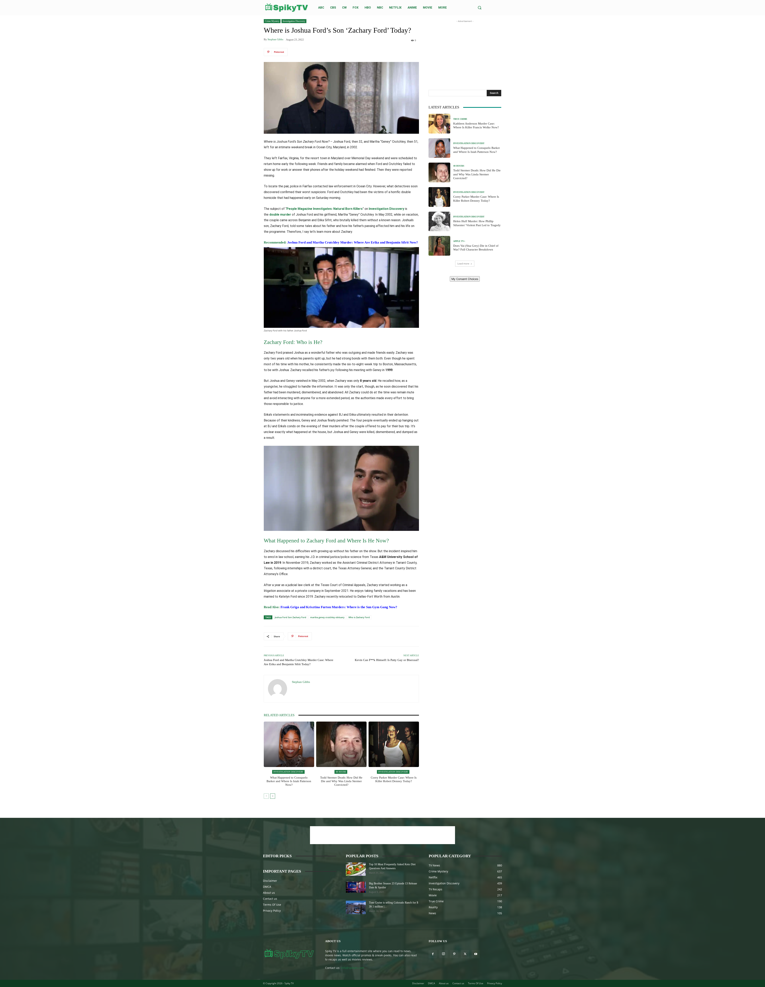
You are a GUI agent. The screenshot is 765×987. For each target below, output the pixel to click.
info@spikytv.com (352, 968)
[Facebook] (433, 954)
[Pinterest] (454, 954)
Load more (463, 263)
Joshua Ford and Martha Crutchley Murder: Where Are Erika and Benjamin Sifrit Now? (352, 242)
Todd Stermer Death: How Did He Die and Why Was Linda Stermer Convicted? (341, 781)
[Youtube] (476, 954)
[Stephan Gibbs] (278, 688)
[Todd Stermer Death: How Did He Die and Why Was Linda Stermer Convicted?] (341, 744)
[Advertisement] (465, 48)
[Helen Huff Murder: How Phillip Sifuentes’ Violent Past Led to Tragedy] (439, 221)
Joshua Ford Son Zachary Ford (290, 617)
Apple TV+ (459, 241)
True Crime (460, 119)
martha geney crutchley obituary (327, 617)
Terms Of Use (272, 904)
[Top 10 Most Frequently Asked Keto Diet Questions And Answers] (356, 869)
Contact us (270, 899)
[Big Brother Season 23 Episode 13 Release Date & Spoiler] (356, 887)
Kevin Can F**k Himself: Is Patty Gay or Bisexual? (387, 660)
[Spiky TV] (287, 7)
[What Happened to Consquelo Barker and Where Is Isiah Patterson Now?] (289, 744)
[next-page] (272, 796)
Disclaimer (270, 881)
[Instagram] (443, 954)
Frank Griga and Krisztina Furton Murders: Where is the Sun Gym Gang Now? (338, 607)
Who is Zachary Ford (359, 617)
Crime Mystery (272, 21)
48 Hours (341, 772)
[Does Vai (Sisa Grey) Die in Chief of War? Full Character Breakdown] (439, 246)
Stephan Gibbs (275, 39)
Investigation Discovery (294, 21)
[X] (465, 954)
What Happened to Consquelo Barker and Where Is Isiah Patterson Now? (289, 781)
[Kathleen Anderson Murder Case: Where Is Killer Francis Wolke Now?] (439, 124)
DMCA (267, 887)
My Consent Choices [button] (464, 279)
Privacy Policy (272, 910)
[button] (480, 8)
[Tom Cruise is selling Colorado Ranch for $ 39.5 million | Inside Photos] (356, 907)
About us (269, 893)
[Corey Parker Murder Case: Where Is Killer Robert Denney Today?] (394, 744)
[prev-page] (266, 796)
